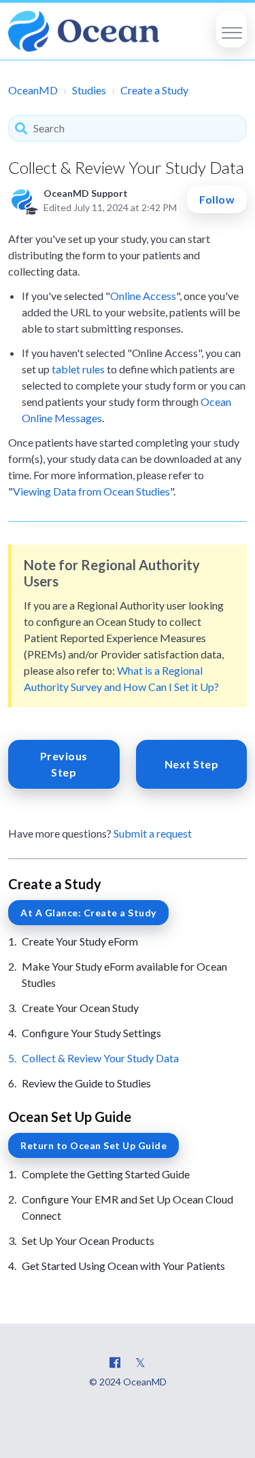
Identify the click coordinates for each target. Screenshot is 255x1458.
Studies (89, 89)
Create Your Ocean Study (80, 1007)
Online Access (143, 295)
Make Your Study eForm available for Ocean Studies (124, 974)
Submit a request (153, 833)
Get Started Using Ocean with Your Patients (123, 1265)
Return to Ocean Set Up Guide (93, 1145)
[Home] (83, 31)
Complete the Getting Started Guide (106, 1173)
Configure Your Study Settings (91, 1032)
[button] (231, 29)
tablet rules (78, 368)
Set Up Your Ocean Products (88, 1240)
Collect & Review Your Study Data (100, 1057)
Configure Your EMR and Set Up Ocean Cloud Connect (127, 1207)
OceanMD (33, 89)
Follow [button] (217, 199)
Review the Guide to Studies (86, 1083)
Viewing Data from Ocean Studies (91, 491)
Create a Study (154, 89)
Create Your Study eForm (80, 941)
